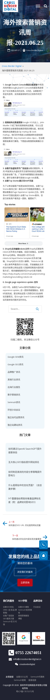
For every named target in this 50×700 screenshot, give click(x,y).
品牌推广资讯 (14, 372)
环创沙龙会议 (14, 409)
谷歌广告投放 (8, 615)
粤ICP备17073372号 (25, 691)
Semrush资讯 (14, 402)
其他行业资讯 (14, 379)
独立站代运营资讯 (16, 417)
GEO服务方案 (8, 618)
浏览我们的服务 (25, 571)
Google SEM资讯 (15, 356)
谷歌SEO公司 (22, 676)
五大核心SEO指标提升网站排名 (23, 462)
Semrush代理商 (37, 676)
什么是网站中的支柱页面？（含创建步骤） (25, 487)
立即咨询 (25, 582)
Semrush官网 (20, 680)
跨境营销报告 (23, 615)
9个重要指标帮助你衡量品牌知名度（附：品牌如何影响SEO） (24, 500)
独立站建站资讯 (15, 424)
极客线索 (32, 680)
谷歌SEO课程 (23, 607)
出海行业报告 (14, 387)
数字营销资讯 (14, 394)
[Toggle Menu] (38, 6)
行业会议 (37, 607)
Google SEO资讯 (15, 364)
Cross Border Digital (34, 50)
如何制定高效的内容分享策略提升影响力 (25, 473)
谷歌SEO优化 (8, 607)
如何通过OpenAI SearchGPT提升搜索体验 (25, 450)
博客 (20, 618)
